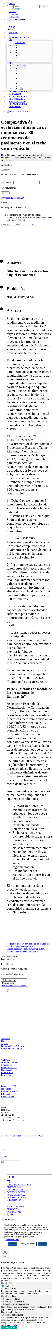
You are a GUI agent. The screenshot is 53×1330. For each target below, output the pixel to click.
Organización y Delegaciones (14, 1046)
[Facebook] (26, 230)
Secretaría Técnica (31, 225)
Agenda (4, 1043)
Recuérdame (10, 188)
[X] (26, 235)
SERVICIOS (13, 1209)
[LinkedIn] (26, 239)
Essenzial (16, 1136)
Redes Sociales (8, 1096)
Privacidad (17, 1128)
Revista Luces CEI (9, 1091)
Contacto (5, 1041)
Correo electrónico (15, 969)
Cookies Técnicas (12, 1286)
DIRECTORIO (14, 1200)
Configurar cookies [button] (27, 1244)
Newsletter (6, 1089)
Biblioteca (5, 1094)
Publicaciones (7, 1072)
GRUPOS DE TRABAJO (19, 1184)
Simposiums (6, 1065)
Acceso (5, 193)
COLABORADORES (17, 1197)
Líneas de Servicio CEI (11, 1048)
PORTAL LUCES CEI (17, 1190)
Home (4, 155)
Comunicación (7, 1070)
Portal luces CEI (8, 1086)
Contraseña (7, 182)
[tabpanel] (26, 1292)
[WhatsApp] (26, 248)
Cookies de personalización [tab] (13, 1301)
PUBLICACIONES (16, 1195)
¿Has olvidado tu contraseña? (14, 985)
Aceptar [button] (42, 1244)
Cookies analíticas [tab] (9, 1296)
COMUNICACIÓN (16, 1192)
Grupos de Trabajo (9, 1062)
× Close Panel (8, 1219)
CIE (8, 1060)
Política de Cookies (12, 1240)
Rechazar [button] (12, 1244)
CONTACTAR (14, 1212)
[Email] (26, 244)
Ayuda (10, 1214)
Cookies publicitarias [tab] (10, 1312)
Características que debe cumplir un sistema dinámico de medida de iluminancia (26, 950)
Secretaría (5, 1038)
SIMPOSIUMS (14, 1187)
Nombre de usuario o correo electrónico (19, 174)
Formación (6, 1075)
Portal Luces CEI (9, 1067)
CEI (3, 1060)
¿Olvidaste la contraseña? (12, 198)
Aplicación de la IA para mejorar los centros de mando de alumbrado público (28, 945)
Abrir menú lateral (9, 956)
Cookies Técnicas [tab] (9, 1283)
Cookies (27, 1128)
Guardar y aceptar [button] (9, 1327)
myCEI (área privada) (16, 19)
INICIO (10, 1177)
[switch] (3, 1299)
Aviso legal (6, 1128)
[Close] (10, 165)
